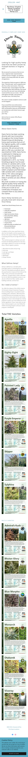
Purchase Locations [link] (14, 729)
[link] (14, 9)
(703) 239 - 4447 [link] (14, 2)
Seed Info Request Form (14, 20)
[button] (3, 9)
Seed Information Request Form (14, 123)
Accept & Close (14, 753)
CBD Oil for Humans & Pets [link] (14, 727)
